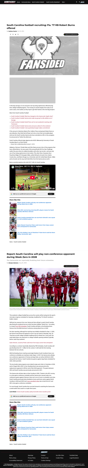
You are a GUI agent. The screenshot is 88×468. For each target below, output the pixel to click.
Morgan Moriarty (13, 263)
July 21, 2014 (31, 144)
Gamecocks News (25, 2)
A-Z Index (30, 460)
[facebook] (79, 1)
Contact (43, 455)
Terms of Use (44, 458)
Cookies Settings (45, 460)
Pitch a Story (12, 458)
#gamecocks (29, 140)
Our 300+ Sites (60, 455)
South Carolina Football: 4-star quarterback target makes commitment (30, 128)
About (18, 2)
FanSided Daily (74, 455)
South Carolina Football (20, 241)
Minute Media (10, 464)
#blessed (39, 140)
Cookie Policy (59, 458)
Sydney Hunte (13, 31)
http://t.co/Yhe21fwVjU (20, 142)
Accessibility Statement (15, 460)
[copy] (18, 34)
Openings (30, 455)
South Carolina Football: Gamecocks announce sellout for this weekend (30, 126)
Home (11, 241)
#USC (34, 140)
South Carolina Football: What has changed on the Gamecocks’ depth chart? (32, 116)
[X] (76, 1)
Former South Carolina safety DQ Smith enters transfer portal (33, 391)
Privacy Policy (31, 458)
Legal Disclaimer (74, 458)
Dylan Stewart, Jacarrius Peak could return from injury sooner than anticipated (31, 342)
